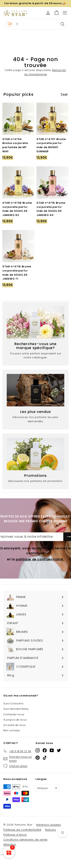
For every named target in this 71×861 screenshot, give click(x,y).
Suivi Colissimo (13, 703)
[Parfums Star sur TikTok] (45, 757)
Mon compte (11, 730)
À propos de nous (15, 719)
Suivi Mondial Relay (16, 709)
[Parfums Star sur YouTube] (52, 750)
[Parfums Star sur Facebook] (45, 750)
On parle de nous (14, 725)
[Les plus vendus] (35, 390)
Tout (64, 94)
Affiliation (9, 844)
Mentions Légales (48, 825)
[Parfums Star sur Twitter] (59, 750)
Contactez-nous (13, 714)
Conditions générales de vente (25, 839)
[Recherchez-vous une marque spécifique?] (35, 322)
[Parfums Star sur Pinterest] (38, 757)
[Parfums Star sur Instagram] (38, 750)
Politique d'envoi (15, 834)
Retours (50, 830)
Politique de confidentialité (22, 830)
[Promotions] (35, 454)
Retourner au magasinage (45, 72)
